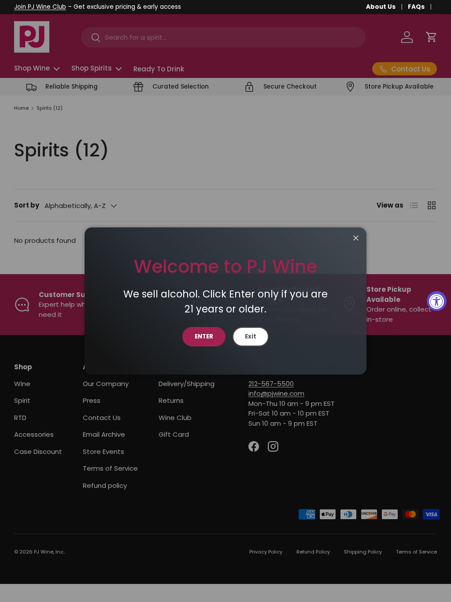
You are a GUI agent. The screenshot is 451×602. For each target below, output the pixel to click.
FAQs (416, 7)
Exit (250, 336)
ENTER (204, 336)
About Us (381, 7)
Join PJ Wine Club (40, 7)
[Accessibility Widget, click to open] (437, 301)
